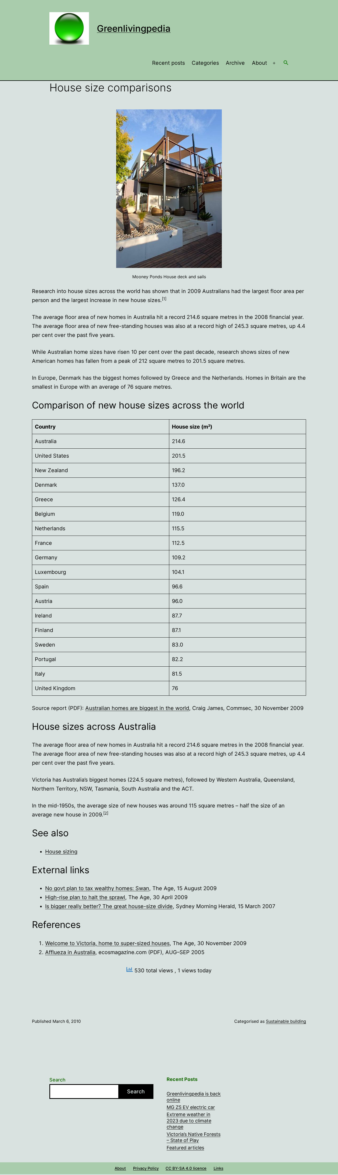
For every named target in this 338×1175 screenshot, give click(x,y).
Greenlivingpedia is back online (194, 1097)
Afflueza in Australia (70, 952)
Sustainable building (286, 1021)
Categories (205, 63)
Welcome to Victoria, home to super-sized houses (107, 943)
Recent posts (168, 63)
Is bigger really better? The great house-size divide (109, 906)
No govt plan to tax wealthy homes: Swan (97, 888)
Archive (235, 63)
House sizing (61, 851)
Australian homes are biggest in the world (137, 708)
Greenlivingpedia (134, 28)
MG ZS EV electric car (191, 1107)
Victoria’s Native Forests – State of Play (193, 1137)
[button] (286, 63)
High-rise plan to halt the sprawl (85, 897)
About (259, 63)
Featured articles (185, 1147)
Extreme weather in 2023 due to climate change (189, 1121)
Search (57, 1080)
